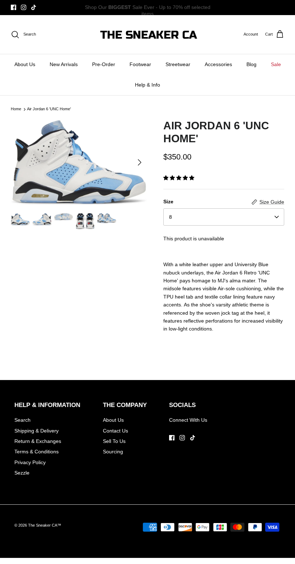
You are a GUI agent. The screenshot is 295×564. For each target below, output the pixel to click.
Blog (251, 64)
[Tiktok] (33, 7)
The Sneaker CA (42, 525)
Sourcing (113, 451)
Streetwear (177, 64)
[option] (79, 162)
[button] (178, 178)
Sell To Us (114, 441)
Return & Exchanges (37, 441)
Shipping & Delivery (36, 431)
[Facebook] (13, 7)
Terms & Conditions (36, 451)
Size (168, 201)
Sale (276, 64)
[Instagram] (23, 7)
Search (22, 420)
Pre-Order (103, 64)
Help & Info (147, 85)
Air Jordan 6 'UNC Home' (49, 109)
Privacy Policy (30, 462)
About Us (24, 64)
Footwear (140, 64)
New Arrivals (64, 64)
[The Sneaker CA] (147, 34)
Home (16, 109)
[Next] (140, 162)
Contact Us (115, 431)
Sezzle (22, 473)
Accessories (218, 64)
